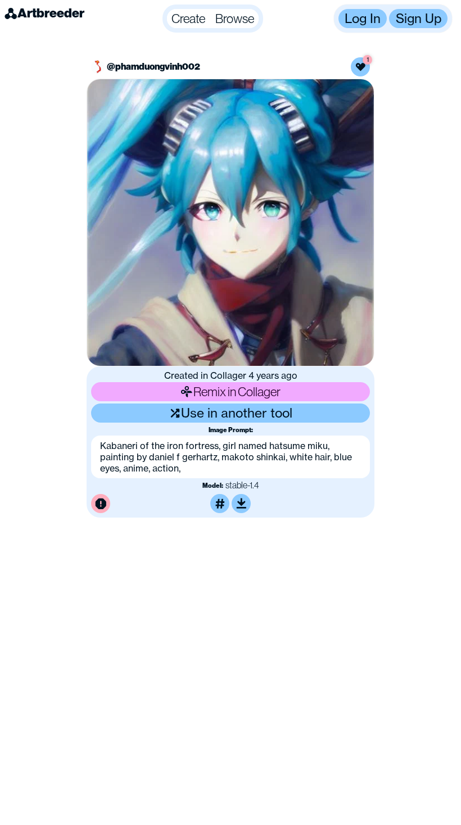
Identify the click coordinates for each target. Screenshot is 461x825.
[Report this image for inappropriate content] (100, 503)
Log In (363, 18)
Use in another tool (236, 413)
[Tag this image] (219, 503)
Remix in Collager (237, 391)
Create (188, 18)
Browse (234, 18)
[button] (212, 18)
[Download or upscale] (241, 503)
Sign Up (418, 18)
